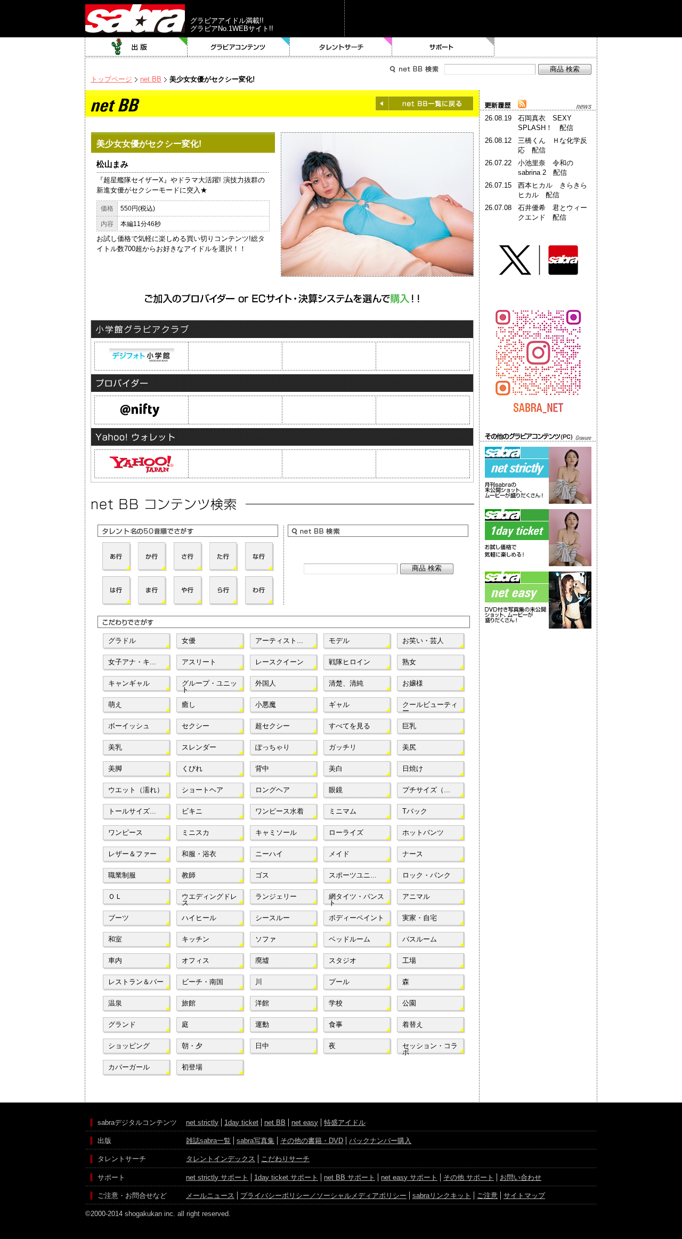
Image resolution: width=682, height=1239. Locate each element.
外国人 (265, 683)
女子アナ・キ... (132, 662)
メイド (339, 854)
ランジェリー (276, 896)
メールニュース (210, 1196)
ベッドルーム (349, 939)
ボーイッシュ (129, 726)
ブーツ (118, 918)
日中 (262, 1046)
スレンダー (199, 747)
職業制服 (122, 875)
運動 (262, 1024)
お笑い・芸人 (423, 641)
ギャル (339, 705)
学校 (336, 1003)
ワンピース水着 (279, 811)
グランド (122, 1024)
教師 (189, 875)
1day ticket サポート (286, 1177)
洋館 (262, 1003)
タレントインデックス (220, 1159)
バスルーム (419, 939)
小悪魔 (265, 705)
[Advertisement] (538, 679)
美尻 (409, 747)
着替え (412, 1024)
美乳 (115, 747)
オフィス (195, 960)
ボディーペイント (356, 918)
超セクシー (272, 726)
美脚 (115, 769)
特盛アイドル (345, 1123)
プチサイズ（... (426, 790)
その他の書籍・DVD (311, 1141)
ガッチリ (342, 747)
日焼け (412, 769)
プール (339, 982)
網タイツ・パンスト (356, 898)
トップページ (111, 79)
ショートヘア (202, 790)
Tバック (414, 811)
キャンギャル (129, 683)
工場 (409, 960)
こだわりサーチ (285, 1159)
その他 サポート (468, 1177)
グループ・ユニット (209, 685)
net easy (304, 1123)
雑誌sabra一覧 (208, 1141)
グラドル (122, 641)
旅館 (189, 1003)
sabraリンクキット (441, 1196)
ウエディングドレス (209, 898)
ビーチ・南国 (202, 982)
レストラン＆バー (136, 982)
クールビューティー (430, 707)
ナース (412, 854)
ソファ (265, 939)
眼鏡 (336, 790)
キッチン (195, 939)
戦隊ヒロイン (349, 662)
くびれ (192, 769)
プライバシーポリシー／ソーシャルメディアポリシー (323, 1196)
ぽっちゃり (272, 747)
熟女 (409, 662)
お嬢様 (412, 683)
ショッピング (129, 1046)
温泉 (115, 1003)
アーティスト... (279, 641)
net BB (150, 79)
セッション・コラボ (430, 1048)
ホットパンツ (423, 832)
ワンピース (125, 832)
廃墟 (262, 960)
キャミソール (276, 832)
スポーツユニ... (353, 875)
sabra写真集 (255, 1141)
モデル (339, 641)
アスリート (199, 662)
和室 (115, 939)
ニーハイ (269, 854)
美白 (336, 769)
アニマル (416, 896)
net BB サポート (349, 1177)
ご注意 (487, 1196)
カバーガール (129, 1067)
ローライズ (346, 832)
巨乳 (409, 726)
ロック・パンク (426, 875)
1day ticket (241, 1123)
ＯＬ (115, 896)
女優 (189, 641)
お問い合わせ (520, 1177)
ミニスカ (195, 832)
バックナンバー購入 (380, 1141)
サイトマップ (524, 1196)
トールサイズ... (132, 811)
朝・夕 (192, 1046)
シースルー (272, 918)
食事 (336, 1024)
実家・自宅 (419, 918)
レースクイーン (279, 662)
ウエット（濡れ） (136, 790)
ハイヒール (199, 918)
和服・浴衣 (199, 854)
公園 (409, 1003)
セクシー (195, 726)
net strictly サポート (217, 1177)
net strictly (202, 1123)
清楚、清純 (346, 683)
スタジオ (342, 960)
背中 (262, 769)
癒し (189, 705)
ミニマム (342, 811)
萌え (115, 705)
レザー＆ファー (132, 854)
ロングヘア (272, 790)
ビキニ (192, 811)
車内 (115, 960)
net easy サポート (409, 1177)
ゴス (262, 875)
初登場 (192, 1067)
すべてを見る (349, 726)
